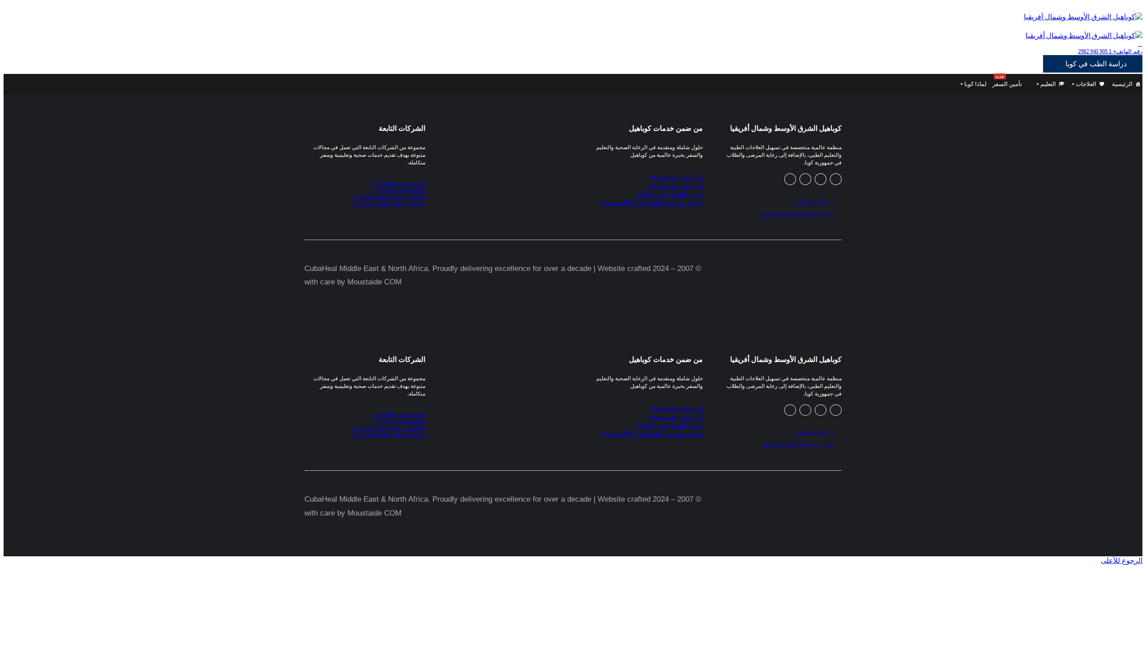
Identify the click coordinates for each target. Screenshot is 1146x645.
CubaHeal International (398, 184)
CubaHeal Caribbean (400, 190)
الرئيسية (1122, 84)
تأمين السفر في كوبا (669, 194)
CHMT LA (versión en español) (388, 197)
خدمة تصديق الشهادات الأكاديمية (651, 202)
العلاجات (1086, 84)
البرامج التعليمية (675, 185)
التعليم (1048, 84)
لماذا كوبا (975, 84)
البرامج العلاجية (676, 177)
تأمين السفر (1007, 80)
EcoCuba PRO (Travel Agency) (388, 204)
